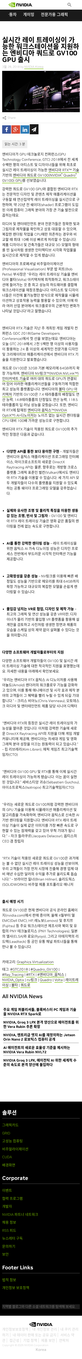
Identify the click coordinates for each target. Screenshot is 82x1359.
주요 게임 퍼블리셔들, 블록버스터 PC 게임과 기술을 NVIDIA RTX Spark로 (39, 1011)
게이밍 (28, 14)
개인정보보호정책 (15, 1329)
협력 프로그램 (12, 1198)
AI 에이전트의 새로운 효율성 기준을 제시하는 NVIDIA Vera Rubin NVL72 (36, 1049)
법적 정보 (9, 1280)
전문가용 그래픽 (54, 14)
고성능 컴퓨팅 (12, 1141)
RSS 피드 (9, 1230)
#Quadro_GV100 (44, 969)
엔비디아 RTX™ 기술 (63, 170)
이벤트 (7, 1190)
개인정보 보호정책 (15, 1288)
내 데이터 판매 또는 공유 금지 (34, 1335)
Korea (41, 1349)
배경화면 (8, 1165)
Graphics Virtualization (35, 962)
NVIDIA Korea (34, 67)
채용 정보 (9, 1222)
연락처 (64, 1340)
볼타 (14, 985)
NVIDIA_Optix (13, 980)
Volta (58, 980)
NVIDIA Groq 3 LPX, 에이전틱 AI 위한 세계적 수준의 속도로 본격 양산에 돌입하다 (40, 1062)
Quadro (46, 980)
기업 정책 (30, 1340)
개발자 (7, 1206)
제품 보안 (48, 1340)
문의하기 (8, 1246)
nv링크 (32, 980)
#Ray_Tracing (13, 974)
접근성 (14, 1340)
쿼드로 (25, 985)
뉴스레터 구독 (12, 1238)
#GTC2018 (19, 969)
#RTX (30, 974)
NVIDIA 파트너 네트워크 (20, 1214)
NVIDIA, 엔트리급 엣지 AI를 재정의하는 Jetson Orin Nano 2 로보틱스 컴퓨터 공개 (39, 1037)
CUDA (7, 1157)
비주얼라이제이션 (15, 1149)
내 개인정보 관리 (44, 1329)
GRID (6, 1133)
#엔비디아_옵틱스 (50, 974)
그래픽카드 (10, 1125)
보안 (5, 1254)
